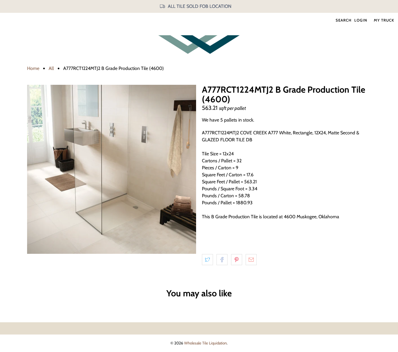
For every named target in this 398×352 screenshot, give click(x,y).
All (51, 68)
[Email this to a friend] (251, 259)
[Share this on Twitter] (207, 259)
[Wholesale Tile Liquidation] (199, 44)
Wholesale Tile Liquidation (205, 343)
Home (33, 68)
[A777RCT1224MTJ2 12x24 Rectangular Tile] (111, 169)
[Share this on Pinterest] (236, 259)
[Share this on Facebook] (222, 259)
